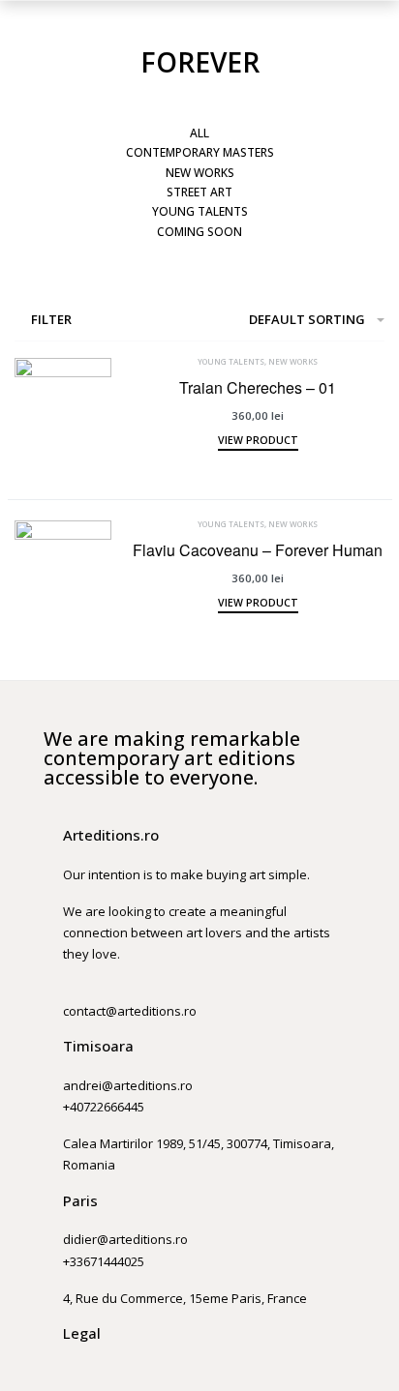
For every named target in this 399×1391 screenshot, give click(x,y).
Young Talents (231, 361)
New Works (293, 361)
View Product (258, 441)
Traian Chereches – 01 (257, 387)
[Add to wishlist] (97, 464)
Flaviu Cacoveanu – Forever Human (258, 550)
